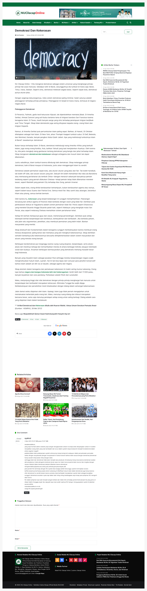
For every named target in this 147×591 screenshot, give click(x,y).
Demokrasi (25, 319)
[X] (55, 334)
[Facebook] (50, 334)
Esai (32, 319)
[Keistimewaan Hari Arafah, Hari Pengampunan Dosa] (84, 410)
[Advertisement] (56, 354)
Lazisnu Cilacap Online (79, 570)
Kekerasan (40, 306)
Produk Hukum (111, 22)
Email (17, 539)
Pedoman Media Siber (108, 585)
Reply (26, 492)
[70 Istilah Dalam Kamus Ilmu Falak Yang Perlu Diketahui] (27, 410)
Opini (37, 319)
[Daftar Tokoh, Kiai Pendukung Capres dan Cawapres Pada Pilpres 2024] (56, 410)
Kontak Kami (128, 585)
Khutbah (47, 22)
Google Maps (40, 573)
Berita (56, 22)
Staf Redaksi (20, 35)
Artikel (74, 22)
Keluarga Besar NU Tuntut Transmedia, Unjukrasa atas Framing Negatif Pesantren (55, 396)
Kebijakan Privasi (82, 585)
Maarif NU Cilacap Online (62, 570)
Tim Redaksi (119, 585)
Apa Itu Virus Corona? (22, 394)
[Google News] (61, 325)
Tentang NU (98, 22)
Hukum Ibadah (85, 22)
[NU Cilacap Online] (30, 13)
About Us (26, 22)
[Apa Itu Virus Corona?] (27, 385)
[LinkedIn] (59, 334)
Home (18, 22)
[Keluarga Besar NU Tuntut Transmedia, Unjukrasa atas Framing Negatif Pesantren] (56, 385)
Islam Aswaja (36, 22)
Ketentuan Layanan (94, 585)
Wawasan (44, 319)
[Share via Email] (69, 334)
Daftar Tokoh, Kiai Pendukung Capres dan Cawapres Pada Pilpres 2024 (55, 421)
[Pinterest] (64, 334)
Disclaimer (73, 585)
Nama (17, 530)
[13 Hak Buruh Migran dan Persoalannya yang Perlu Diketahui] (84, 385)
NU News (65, 22)
